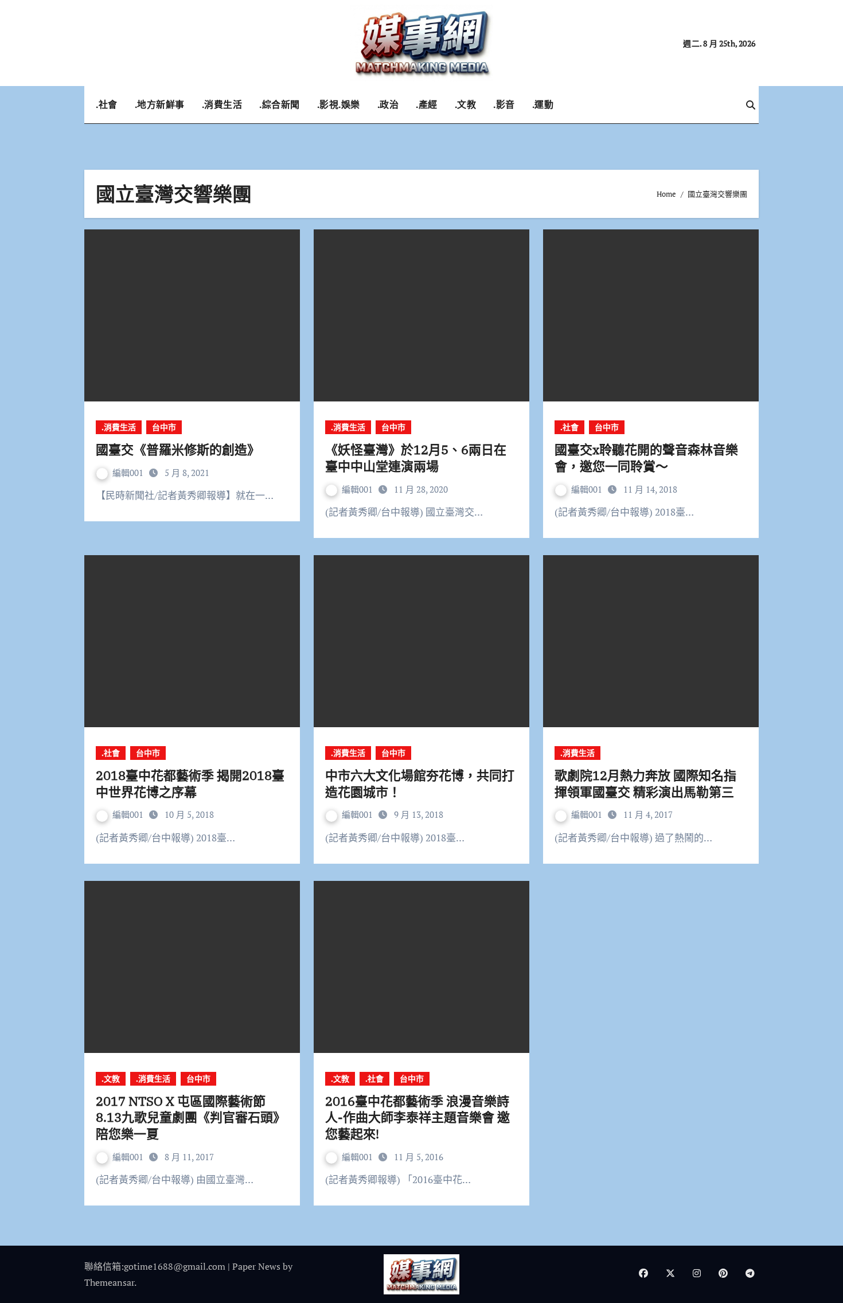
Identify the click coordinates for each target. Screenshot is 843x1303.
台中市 (164, 427)
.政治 (388, 104)
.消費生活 (222, 104)
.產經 (427, 104)
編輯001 (129, 472)
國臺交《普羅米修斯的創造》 (178, 449)
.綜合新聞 (279, 104)
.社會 (107, 104)
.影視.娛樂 (338, 104)
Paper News (256, 1266)
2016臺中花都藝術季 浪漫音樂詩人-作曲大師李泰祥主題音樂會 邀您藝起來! (417, 1117)
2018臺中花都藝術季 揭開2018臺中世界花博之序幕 (190, 783)
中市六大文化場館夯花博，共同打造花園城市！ (419, 783)
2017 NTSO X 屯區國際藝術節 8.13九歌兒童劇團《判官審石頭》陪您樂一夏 (191, 1117)
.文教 (466, 104)
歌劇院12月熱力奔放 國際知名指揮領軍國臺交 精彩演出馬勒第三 (645, 783)
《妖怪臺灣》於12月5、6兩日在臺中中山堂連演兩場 (415, 457)
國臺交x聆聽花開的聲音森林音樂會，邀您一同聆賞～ (646, 457)
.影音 (504, 104)
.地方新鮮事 (160, 104)
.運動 (543, 104)
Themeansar (109, 1282)
